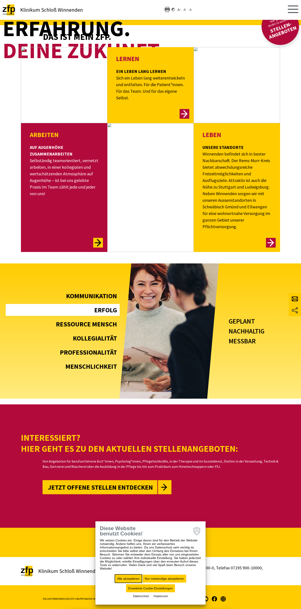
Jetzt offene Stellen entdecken (100, 487)
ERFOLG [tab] (105, 310)
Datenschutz (141, 596)
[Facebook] (214, 598)
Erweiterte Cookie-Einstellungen (150, 588)
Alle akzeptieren (128, 578)
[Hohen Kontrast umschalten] (173, 9)
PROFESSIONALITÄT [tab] (88, 352)
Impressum (161, 596)
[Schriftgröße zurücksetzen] (191, 9)
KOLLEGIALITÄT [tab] (95, 338)
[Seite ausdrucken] (167, 9)
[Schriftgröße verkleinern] (185, 9)
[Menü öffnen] (293, 10)
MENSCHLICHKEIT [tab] (91, 366)
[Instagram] (223, 598)
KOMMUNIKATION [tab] (91, 296)
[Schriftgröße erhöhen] (179, 9)
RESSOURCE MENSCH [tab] (86, 324)
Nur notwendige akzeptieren (164, 578)
